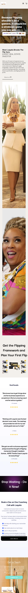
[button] (23, 3)
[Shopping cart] (26, 3)
